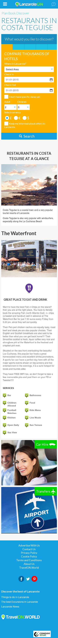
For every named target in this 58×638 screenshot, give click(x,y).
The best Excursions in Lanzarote (19, 601)
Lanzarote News (10, 606)
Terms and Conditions (29, 560)
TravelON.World (29, 567)
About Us (29, 564)
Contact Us (29, 549)
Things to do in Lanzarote (15, 597)
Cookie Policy (29, 556)
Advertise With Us (29, 545)
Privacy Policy (29, 552)
